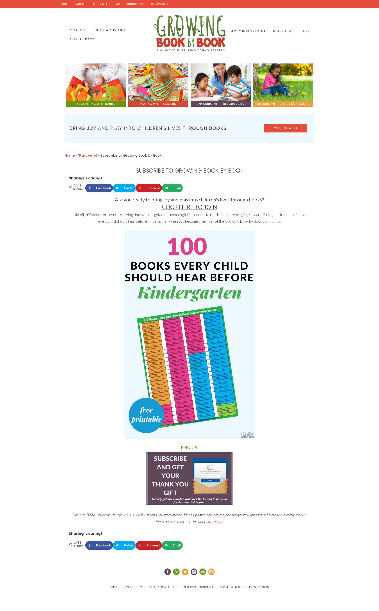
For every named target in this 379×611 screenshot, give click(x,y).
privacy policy (212, 521)
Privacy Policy (259, 587)
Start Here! (87, 155)
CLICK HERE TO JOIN (189, 206)
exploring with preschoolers (220, 104)
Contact (100, 4)
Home (65, 4)
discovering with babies (96, 104)
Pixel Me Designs (235, 587)
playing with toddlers (158, 104)
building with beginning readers (283, 104)
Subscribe (135, 4)
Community (160, 4)
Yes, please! (285, 128)
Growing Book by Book (189, 33)
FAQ (117, 4)
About (81, 4)
